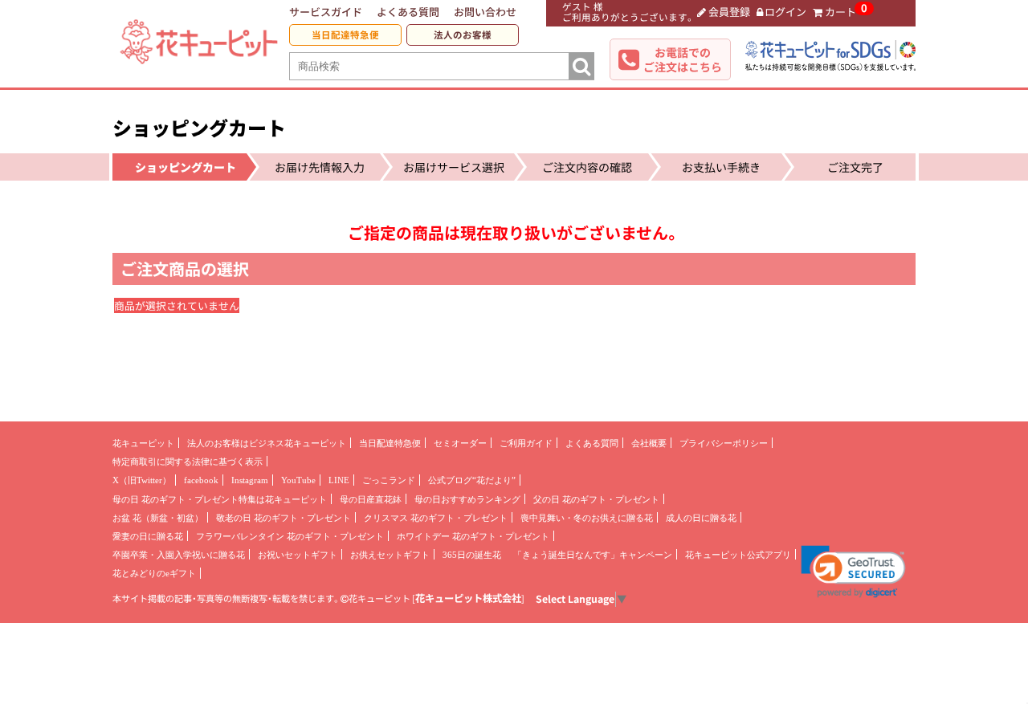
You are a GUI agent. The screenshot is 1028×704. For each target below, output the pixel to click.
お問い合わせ (485, 11)
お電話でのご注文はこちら (682, 59)
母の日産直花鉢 (371, 499)
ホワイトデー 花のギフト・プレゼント (473, 536)
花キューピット (143, 443)
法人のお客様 (463, 35)
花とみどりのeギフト (154, 573)
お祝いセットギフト (297, 555)
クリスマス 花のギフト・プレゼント (436, 518)
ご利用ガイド (526, 443)
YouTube (298, 480)
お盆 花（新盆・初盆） (157, 518)
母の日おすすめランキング (467, 499)
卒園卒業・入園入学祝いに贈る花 (178, 555)
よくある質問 (408, 11)
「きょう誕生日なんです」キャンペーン (592, 555)
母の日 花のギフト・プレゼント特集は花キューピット (219, 499)
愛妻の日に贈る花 (147, 536)
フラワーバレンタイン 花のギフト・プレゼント (290, 536)
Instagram (249, 480)
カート (840, 11)
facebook (201, 480)
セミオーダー (460, 443)
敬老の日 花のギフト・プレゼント (283, 518)
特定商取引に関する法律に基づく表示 (187, 461)
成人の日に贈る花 (701, 518)
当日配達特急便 (345, 35)
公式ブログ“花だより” (472, 480)
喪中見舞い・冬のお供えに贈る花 (586, 518)
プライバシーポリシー (723, 443)
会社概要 (649, 443)
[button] (853, 571)
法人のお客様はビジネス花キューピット (266, 443)
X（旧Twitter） (141, 480)
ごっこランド (388, 480)
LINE (338, 480)
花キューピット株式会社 (468, 598)
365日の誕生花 (472, 555)
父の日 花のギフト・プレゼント (596, 499)
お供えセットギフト (390, 555)
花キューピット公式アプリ (738, 555)
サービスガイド (325, 11)
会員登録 (729, 11)
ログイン (785, 11)
